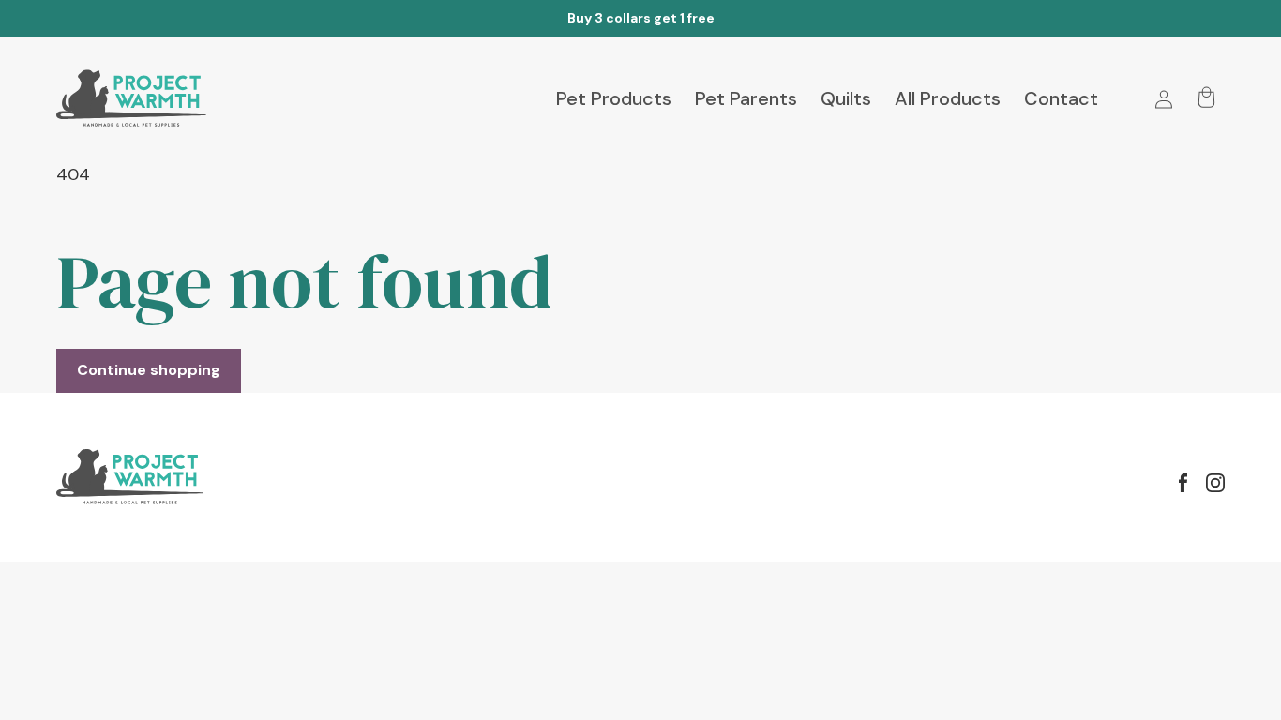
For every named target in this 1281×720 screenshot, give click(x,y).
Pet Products (613, 98)
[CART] (1206, 99)
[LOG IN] (1163, 99)
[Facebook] (1183, 482)
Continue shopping (148, 370)
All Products (948, 98)
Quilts (846, 98)
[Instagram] (1215, 482)
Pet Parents (746, 98)
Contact (1061, 98)
